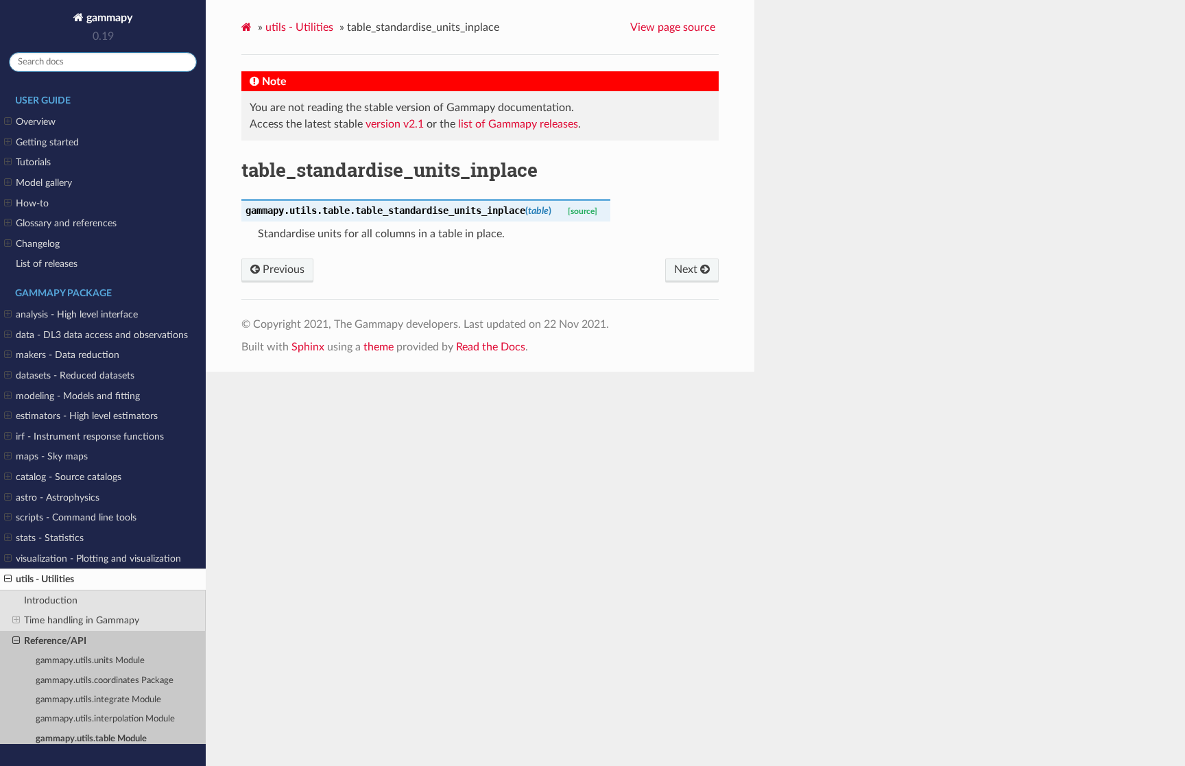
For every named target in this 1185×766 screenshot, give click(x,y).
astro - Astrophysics (57, 497)
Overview (36, 122)
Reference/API (55, 641)
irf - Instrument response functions (90, 436)
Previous (282, 269)
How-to (32, 203)
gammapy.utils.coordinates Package (104, 680)
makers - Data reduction (67, 355)
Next (687, 269)
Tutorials (33, 162)
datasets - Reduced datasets (75, 375)
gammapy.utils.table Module (91, 738)
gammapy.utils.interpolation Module (105, 719)
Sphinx (307, 347)
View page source (672, 27)
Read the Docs (490, 347)
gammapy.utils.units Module (90, 660)
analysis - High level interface (77, 314)
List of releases (46, 264)
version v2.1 (395, 124)
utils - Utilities (45, 579)
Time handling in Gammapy (81, 620)
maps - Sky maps (52, 456)
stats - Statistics (50, 538)
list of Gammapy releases (518, 124)
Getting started (47, 142)
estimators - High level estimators (87, 416)
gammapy (108, 17)
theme (378, 347)
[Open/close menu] (8, 122)
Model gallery (44, 183)
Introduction (50, 600)
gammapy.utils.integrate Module (98, 699)
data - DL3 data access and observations (102, 335)
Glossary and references (66, 223)
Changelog (38, 244)
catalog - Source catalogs (68, 477)
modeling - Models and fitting (78, 396)
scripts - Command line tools (76, 517)
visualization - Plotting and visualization (98, 558)
